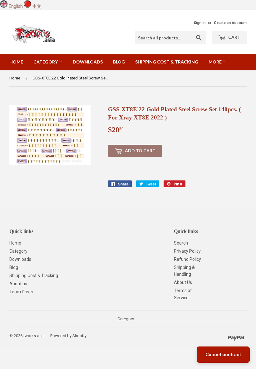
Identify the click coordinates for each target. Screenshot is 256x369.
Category (46, 61)
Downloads (88, 61)
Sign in (199, 23)
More (215, 61)
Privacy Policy (187, 251)
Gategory (125, 318)
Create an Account (230, 23)
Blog (119, 61)
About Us (183, 282)
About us (18, 283)
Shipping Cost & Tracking (166, 61)
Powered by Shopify (68, 335)
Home (16, 61)
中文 (36, 6)
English (16, 6)
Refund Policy (187, 259)
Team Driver (21, 291)
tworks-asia (34, 335)
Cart (233, 37)
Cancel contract (223, 354)
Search (181, 242)
